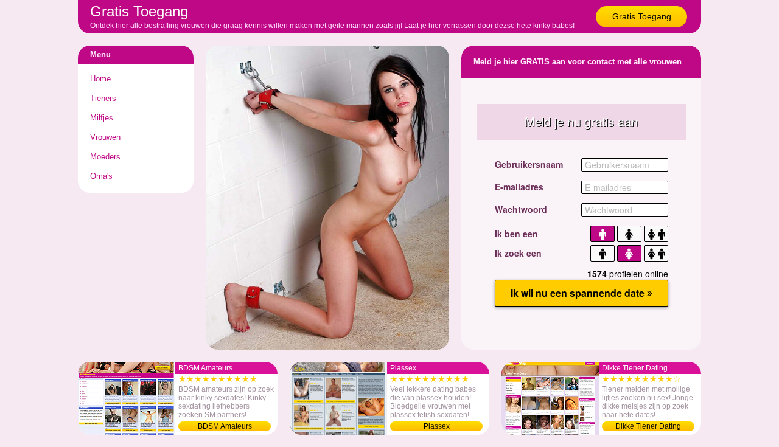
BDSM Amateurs (225, 426)
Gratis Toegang (641, 16)
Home (100, 78)
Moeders (105, 156)
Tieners (103, 98)
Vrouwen (105, 137)
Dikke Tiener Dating (648, 426)
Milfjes (101, 117)
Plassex (437, 426)
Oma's (101, 176)
